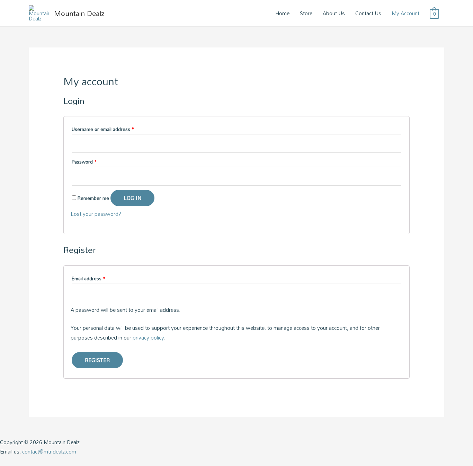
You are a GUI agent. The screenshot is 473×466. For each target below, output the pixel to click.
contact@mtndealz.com (49, 451)
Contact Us (368, 13)
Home (282, 13)
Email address (88, 278)
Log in (132, 198)
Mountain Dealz (79, 13)
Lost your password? (96, 214)
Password (84, 161)
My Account (405, 13)
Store (306, 13)
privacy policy (148, 337)
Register (97, 360)
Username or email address (103, 129)
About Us (334, 13)
